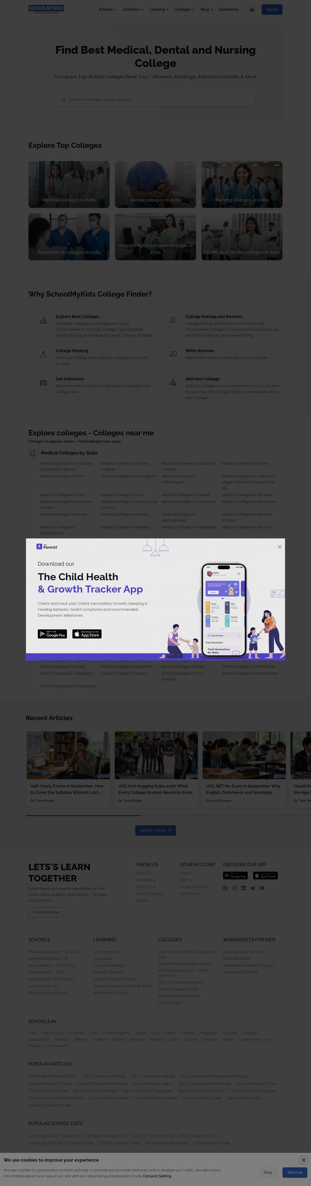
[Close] (279, 546)
